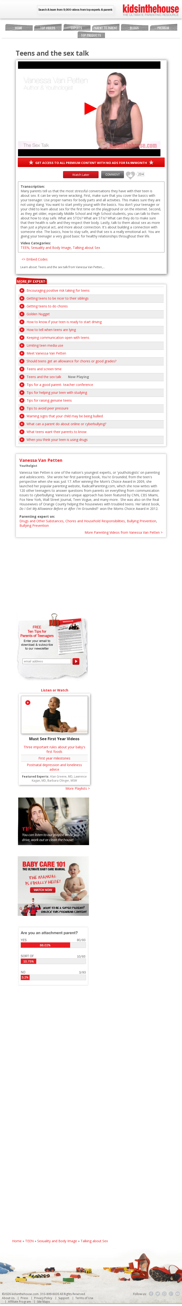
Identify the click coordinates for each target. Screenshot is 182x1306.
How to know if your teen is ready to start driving (64, 322)
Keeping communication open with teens (58, 337)
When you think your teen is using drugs (57, 439)
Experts (76, 27)
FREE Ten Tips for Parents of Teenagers (37, 631)
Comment (112, 174)
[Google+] (171, 1293)
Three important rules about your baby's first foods (54, 749)
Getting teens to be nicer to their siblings (58, 298)
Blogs (134, 27)
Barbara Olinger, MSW (62, 781)
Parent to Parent (105, 27)
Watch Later (80, 174)
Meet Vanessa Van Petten (46, 353)
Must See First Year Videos (54, 738)
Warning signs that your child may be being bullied (65, 416)
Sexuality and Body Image (51, 247)
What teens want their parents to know (56, 431)
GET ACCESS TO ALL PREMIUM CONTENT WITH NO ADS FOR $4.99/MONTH (91, 163)
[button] (89, 108)
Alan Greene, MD (61, 776)
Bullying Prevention (141, 521)
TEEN (25, 247)
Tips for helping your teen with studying (57, 392)
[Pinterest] (164, 1293)
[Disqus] (91, 1055)
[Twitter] (157, 1293)
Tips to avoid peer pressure (47, 408)
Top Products (91, 35)
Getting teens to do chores (47, 306)
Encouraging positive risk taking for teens (58, 290)
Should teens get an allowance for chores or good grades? (71, 361)
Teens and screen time (44, 369)
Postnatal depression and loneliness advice (54, 767)
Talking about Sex (86, 247)
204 (129, 173)
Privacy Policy (43, 1298)
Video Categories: (36, 243)
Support (63, 1298)
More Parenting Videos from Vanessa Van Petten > (124, 532)
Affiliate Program (19, 1302)
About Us (8, 1298)
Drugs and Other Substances (41, 521)
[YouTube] (177, 1293)
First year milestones (54, 758)
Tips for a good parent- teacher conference (60, 384)
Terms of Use (84, 1298)
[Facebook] (151, 1293)
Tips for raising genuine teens (49, 400)
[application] (89, 108)
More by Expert (31, 281)
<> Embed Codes (35, 259)
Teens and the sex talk (44, 377)
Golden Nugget (38, 314)
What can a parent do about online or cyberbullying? (66, 424)
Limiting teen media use (45, 345)
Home (18, 27)
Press (24, 1298)
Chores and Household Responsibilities (95, 521)
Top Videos (47, 27)
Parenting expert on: (37, 516)
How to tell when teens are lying (51, 329)
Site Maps (43, 1302)
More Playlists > (77, 788)
